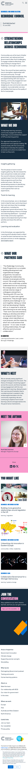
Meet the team (6, 686)
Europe (3, 705)
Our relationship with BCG (9, 689)
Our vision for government (9, 692)
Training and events (7, 674)
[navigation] (7, 3)
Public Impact (4, 747)
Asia (2, 708)
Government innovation (9, 653)
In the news (4, 695)
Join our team (5, 723)
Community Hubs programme (13, 76)
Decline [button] (17, 767)
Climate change (6, 656)
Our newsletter (6, 726)
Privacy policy (5, 729)
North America (6, 714)
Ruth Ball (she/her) (9, 23)
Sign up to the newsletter (9, 609)
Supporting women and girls (10, 659)
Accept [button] (10, 767)
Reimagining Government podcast (12, 671)
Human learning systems (9, 677)
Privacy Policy (10, 757)
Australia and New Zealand (9, 711)
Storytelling (4, 662)
